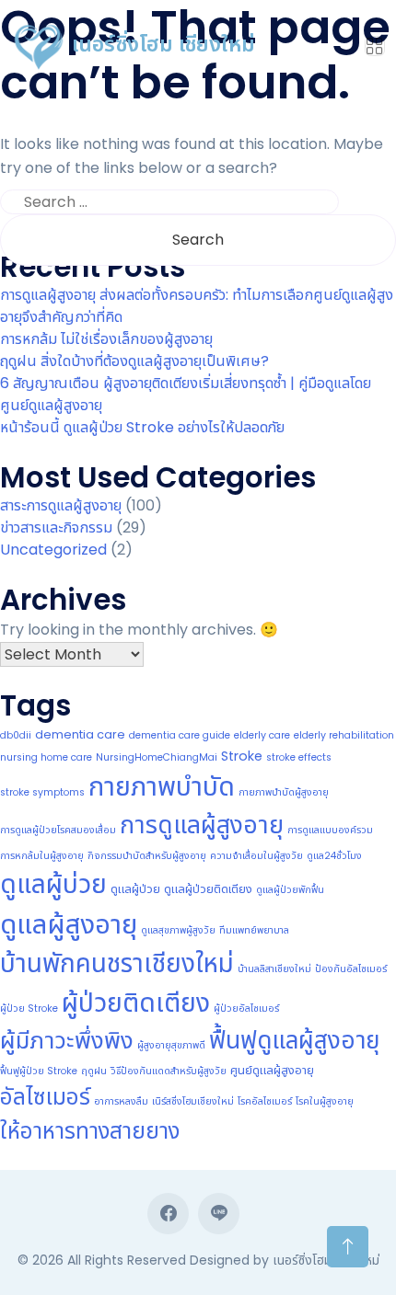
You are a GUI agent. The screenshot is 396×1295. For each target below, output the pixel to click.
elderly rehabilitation (344, 735)
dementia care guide (179, 735)
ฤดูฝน (94, 1071)
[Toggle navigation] (375, 46)
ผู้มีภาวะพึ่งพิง (67, 1040)
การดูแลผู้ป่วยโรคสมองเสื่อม (58, 830)
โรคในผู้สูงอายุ (325, 1101)
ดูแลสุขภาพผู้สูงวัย (178, 930)
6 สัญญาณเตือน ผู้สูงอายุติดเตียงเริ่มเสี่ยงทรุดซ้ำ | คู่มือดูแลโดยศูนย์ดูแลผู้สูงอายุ (185, 394)
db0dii (15, 735)
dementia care (80, 734)
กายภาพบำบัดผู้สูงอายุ (284, 792)
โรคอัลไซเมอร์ (265, 1101)
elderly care (262, 735)
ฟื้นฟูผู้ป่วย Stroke (38, 1071)
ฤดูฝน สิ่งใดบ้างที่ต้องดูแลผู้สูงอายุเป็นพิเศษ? (134, 361)
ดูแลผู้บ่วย (53, 884)
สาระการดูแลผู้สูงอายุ (61, 505)
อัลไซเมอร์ (45, 1097)
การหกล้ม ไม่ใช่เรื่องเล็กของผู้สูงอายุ (106, 339)
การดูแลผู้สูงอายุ (202, 825)
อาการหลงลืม (121, 1101)
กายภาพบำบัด (161, 786)
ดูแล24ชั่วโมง (334, 856)
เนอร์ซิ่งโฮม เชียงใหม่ (160, 44)
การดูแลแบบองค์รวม (330, 830)
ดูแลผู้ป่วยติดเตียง (208, 889)
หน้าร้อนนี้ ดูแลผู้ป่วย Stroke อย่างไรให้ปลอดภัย (142, 427)
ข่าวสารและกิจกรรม (56, 527)
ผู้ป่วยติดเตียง (136, 1002)
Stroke (241, 756)
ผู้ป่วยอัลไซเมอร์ (246, 1008)
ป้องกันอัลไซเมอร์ (351, 969)
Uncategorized (53, 549)
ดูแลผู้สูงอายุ (68, 924)
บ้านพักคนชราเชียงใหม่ (117, 963)
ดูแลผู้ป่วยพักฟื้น (290, 890)
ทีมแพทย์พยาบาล (254, 930)
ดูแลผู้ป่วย (135, 889)
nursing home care (46, 757)
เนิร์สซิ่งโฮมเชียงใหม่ (193, 1101)
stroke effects (299, 757)
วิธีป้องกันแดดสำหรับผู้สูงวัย (169, 1071)
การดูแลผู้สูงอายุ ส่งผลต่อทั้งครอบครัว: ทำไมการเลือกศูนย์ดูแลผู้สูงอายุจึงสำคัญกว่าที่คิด (196, 305)
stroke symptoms (42, 792)
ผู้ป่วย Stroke (29, 1008)
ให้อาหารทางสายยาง (90, 1131)
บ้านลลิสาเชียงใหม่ (274, 969)
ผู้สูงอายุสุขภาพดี (171, 1045)
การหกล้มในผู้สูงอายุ (42, 856)
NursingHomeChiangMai (156, 757)
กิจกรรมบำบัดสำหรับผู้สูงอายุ (146, 856)
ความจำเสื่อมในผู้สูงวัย (256, 856)
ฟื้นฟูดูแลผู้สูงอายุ (294, 1040)
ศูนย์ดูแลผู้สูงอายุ (272, 1070)
